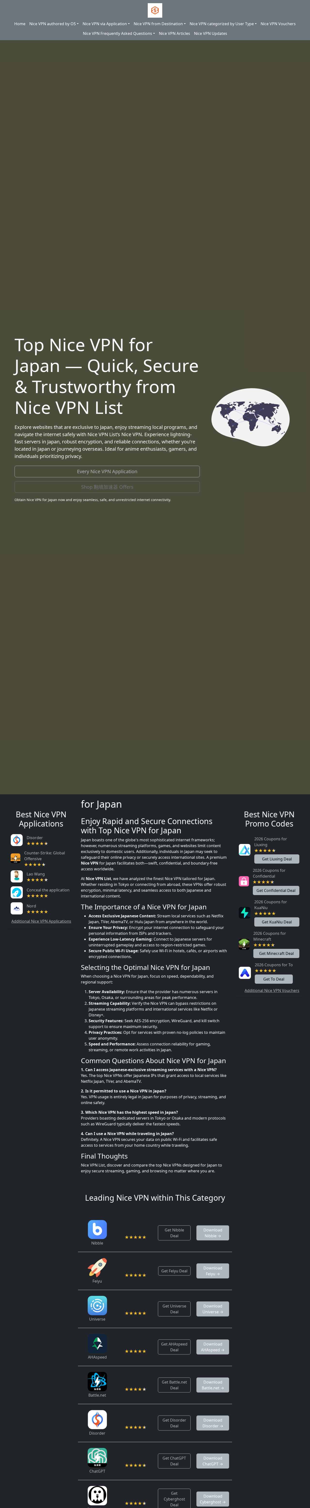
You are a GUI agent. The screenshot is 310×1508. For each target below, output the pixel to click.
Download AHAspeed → (213, 1347)
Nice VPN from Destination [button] (158, 23)
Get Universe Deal (174, 1309)
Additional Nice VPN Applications (41, 921)
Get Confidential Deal (275, 890)
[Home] (155, 10)
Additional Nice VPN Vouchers (272, 990)
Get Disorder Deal (174, 1423)
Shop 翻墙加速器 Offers (107, 487)
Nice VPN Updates (210, 33)
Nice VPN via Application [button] (105, 23)
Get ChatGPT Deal (174, 1461)
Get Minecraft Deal (276, 953)
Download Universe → (212, 1309)
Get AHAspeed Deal (174, 1347)
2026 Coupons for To (274, 964)
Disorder (35, 837)
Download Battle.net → (213, 1385)
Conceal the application (48, 890)
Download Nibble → (212, 1232)
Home (19, 23)
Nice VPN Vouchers (278, 23)
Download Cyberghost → (213, 1499)
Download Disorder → (212, 1423)
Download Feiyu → (212, 1270)
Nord (31, 906)
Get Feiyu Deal (174, 1271)
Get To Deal (273, 979)
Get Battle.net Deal (174, 1385)
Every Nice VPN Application (107, 471)
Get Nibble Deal (174, 1232)
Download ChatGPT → (212, 1461)
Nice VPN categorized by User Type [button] (222, 23)
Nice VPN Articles (174, 33)
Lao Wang (36, 874)
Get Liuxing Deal (277, 859)
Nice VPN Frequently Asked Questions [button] (117, 33)
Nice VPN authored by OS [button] (52, 23)
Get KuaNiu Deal (277, 922)
